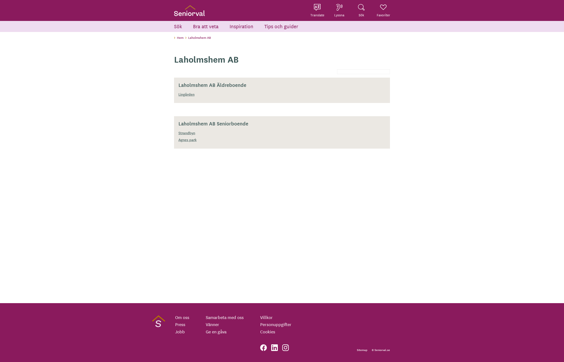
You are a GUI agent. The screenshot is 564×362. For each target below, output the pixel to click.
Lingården (186, 94)
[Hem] (189, 10)
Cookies (267, 331)
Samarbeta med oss (225, 317)
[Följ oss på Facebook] (263, 347)
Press (180, 324)
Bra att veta (206, 26)
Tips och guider (281, 26)
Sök (178, 26)
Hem (180, 37)
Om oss (182, 317)
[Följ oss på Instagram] (285, 347)
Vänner (212, 324)
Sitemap (362, 350)
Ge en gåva (216, 331)
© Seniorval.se (381, 350)
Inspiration (241, 26)
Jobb (180, 331)
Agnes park (187, 139)
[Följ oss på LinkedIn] (274, 347)
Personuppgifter (275, 324)
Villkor (266, 317)
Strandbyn (186, 132)
